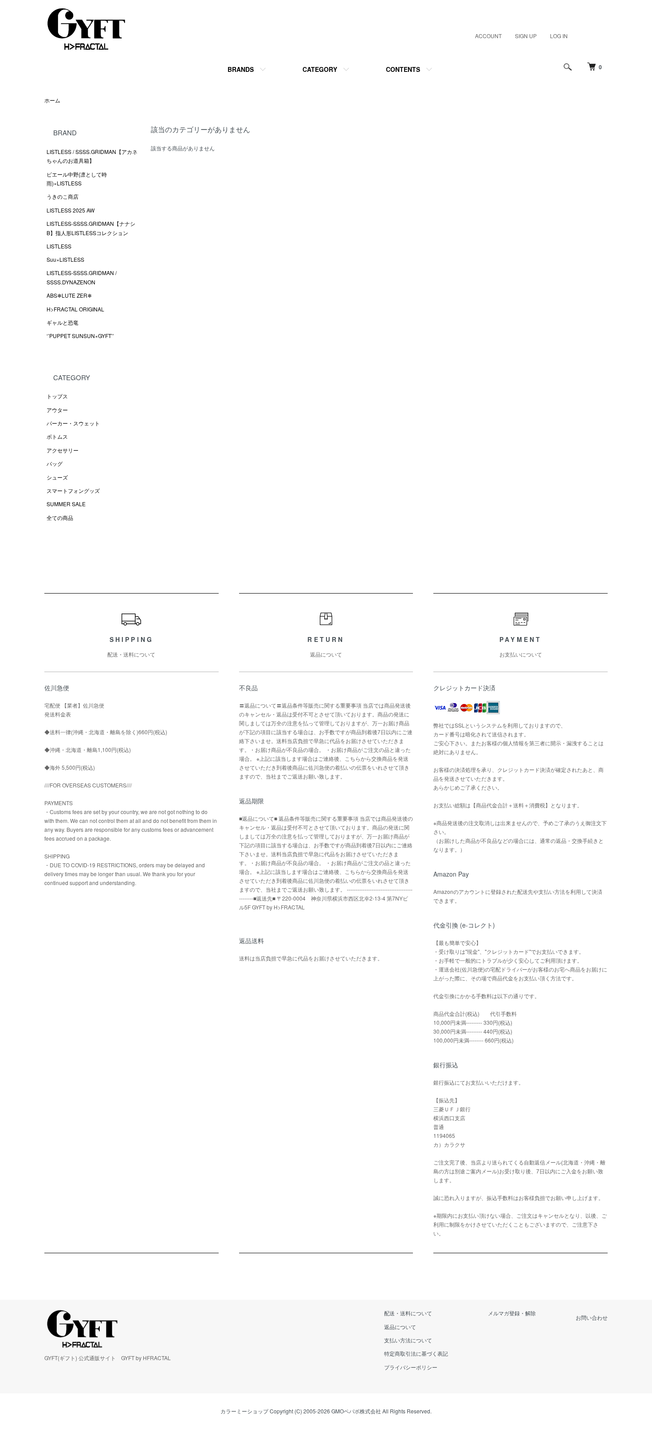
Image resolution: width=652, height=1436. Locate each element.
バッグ (55, 463)
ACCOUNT (488, 35)
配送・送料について (408, 1313)
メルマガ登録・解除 (512, 1313)
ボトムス (57, 436)
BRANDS (241, 69)
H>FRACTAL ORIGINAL (75, 309)
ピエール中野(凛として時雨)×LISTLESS (77, 178)
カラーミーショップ (244, 1411)
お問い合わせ (592, 1317)
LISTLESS (59, 246)
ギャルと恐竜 (63, 322)
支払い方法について (408, 1340)
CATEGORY (319, 69)
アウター (57, 409)
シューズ (57, 477)
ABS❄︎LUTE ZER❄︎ (69, 295)
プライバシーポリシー (410, 1367)
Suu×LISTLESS (65, 259)
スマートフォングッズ (73, 490)
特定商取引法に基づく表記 (416, 1353)
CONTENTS (403, 69)
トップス (57, 396)
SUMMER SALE (66, 504)
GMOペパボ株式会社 (356, 1411)
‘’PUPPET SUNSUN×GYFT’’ (80, 335)
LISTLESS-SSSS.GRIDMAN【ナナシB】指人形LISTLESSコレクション (91, 228)
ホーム (52, 100)
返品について (400, 1326)
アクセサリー (63, 450)
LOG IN (559, 35)
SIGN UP (526, 35)
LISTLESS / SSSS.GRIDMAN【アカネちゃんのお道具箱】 (92, 156)
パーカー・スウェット (73, 423)
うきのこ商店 (63, 196)
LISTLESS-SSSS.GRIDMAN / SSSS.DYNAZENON (82, 277)
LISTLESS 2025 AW (70, 210)
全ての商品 (60, 517)
